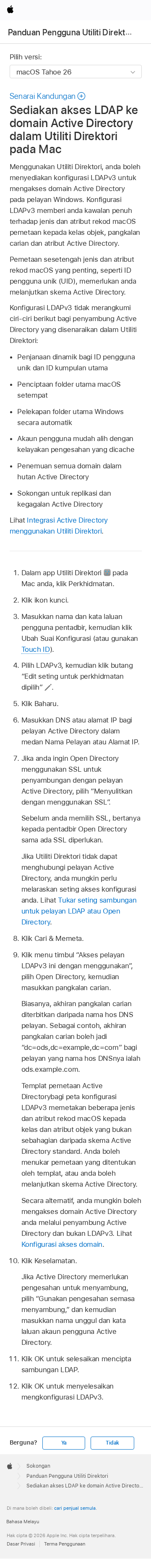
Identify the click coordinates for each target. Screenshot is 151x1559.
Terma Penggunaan (64, 1544)
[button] (48, 96)
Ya (64, 1443)
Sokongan (38, 1466)
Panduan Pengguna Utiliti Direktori (71, 32)
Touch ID (35, 649)
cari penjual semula (75, 1508)
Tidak (112, 1443)
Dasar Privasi (21, 1544)
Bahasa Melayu (22, 1521)
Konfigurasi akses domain (61, 1244)
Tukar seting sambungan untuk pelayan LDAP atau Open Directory (79, 911)
